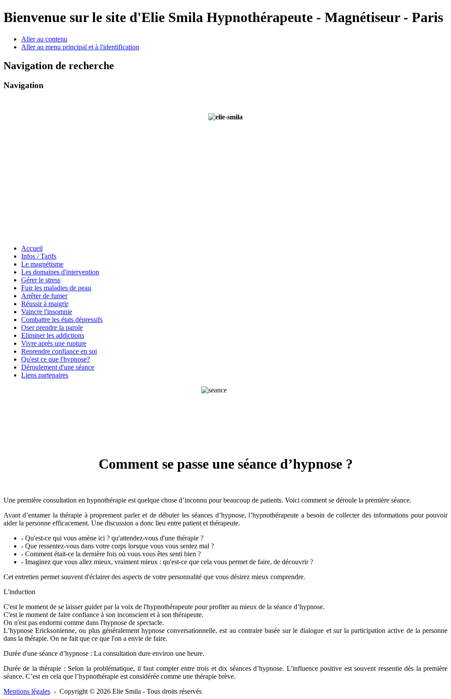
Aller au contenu (44, 39)
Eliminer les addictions (52, 335)
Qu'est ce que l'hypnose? (55, 359)
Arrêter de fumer (44, 296)
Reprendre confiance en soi (59, 351)
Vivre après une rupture (53, 343)
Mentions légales (27, 691)
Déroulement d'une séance (57, 367)
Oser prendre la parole (52, 327)
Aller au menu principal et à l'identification (80, 47)
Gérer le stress (40, 280)
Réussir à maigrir (44, 303)
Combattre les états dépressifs (62, 319)
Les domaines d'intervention (60, 272)
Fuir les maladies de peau (56, 288)
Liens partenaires (44, 375)
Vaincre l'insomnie (46, 311)
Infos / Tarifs (38, 256)
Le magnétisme (42, 264)
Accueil (32, 248)
